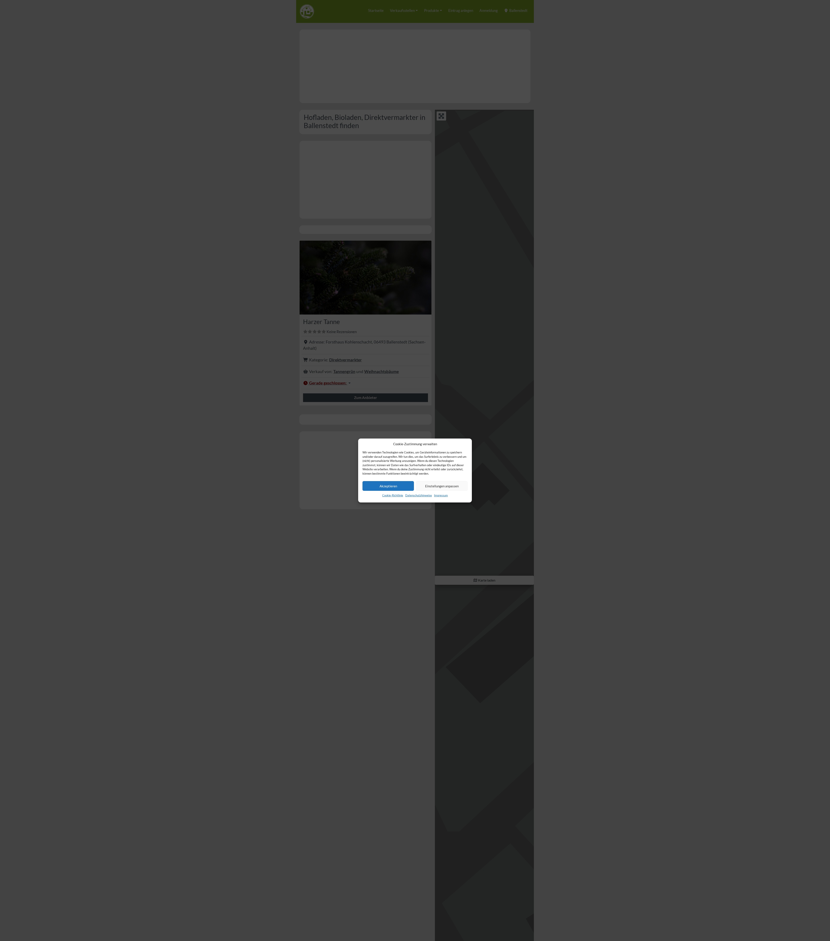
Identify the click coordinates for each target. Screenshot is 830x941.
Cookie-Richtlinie (392, 495)
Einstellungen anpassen (442, 486)
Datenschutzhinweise (418, 495)
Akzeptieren (388, 486)
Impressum (441, 495)
